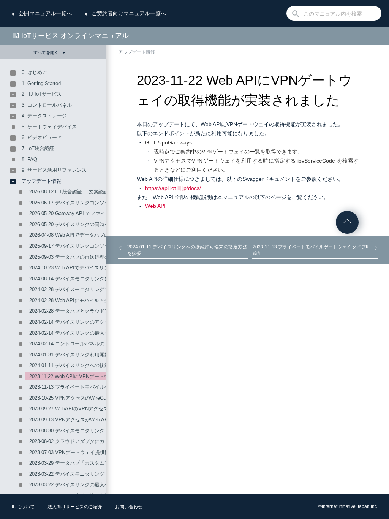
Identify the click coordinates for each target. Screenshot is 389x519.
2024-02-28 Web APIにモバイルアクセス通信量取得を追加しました (103, 300)
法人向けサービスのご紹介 (74, 507)
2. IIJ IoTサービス (42, 94)
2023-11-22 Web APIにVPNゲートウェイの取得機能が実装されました (106, 376)
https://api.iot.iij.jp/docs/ (173, 188)
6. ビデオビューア (42, 137)
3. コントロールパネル (47, 105)
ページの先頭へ (347, 222)
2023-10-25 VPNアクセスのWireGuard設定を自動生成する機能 (98, 398)
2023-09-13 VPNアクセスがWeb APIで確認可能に (84, 419)
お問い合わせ (128, 507)
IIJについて (23, 507)
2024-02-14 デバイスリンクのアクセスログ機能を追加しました (99, 322)
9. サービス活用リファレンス (54, 170)
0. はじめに (34, 72)
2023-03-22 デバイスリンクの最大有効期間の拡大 (84, 484)
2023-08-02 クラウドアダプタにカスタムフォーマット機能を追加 (101, 441)
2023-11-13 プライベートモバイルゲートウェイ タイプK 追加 (97, 387)
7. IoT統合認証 (38, 148)
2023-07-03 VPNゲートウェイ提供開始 (72, 452)
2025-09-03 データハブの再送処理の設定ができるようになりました (104, 257)
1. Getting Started (41, 83)
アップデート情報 (137, 52)
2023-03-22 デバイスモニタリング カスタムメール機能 (89, 474)
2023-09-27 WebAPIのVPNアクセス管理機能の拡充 (86, 408)
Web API (155, 206)
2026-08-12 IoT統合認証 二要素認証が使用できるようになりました (103, 192)
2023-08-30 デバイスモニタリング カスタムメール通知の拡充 (97, 431)
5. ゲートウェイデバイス (49, 127)
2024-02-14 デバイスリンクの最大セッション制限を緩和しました (101, 333)
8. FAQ (29, 159)
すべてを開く (46, 52)
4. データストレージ (44, 116)
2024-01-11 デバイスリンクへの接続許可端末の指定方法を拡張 (99, 365)
